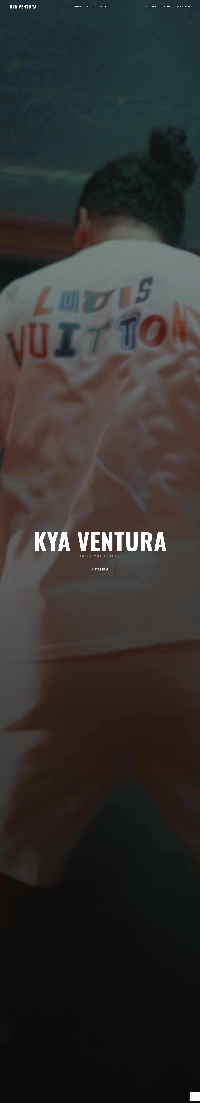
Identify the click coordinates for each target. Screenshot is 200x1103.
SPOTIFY (150, 6)
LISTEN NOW (100, 569)
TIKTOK (166, 6)
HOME (78, 6)
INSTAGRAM (183, 6)
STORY (103, 6)
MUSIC (90, 6)
